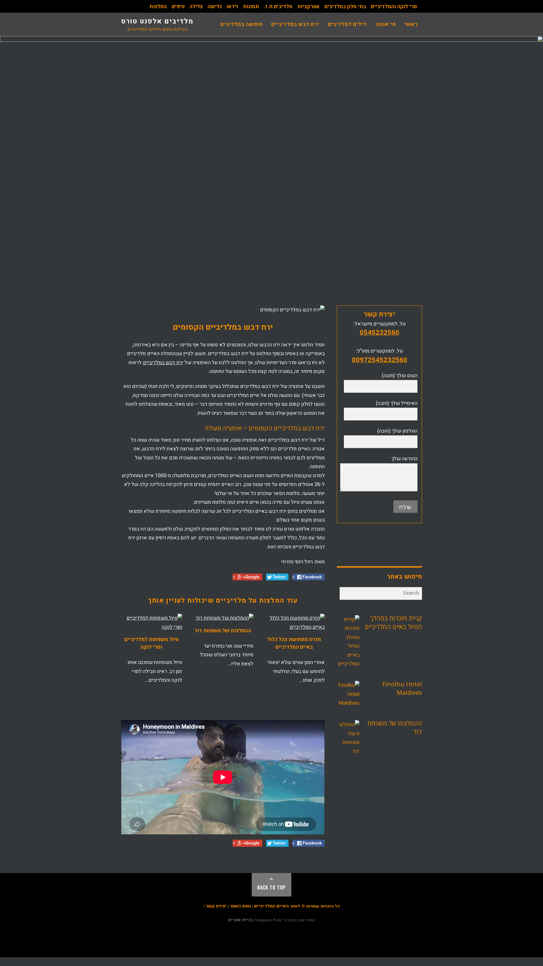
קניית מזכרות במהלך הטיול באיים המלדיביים (393, 622)
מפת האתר (240, 906)
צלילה (196, 6)
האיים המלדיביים (271, 906)
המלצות (158, 6)
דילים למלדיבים (347, 24)
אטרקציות (308, 6)
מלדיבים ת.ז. (278, 6)
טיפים (178, 6)
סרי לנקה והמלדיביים (394, 6)
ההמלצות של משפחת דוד (222, 631)
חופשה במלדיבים (242, 24)
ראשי (411, 24)
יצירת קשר (216, 906)
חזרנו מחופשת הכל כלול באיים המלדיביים (294, 643)
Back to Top (271, 887)
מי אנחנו (385, 24)
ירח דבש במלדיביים (295, 24)
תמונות (251, 6)
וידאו (232, 6)
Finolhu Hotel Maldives (402, 688)
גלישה (215, 6)
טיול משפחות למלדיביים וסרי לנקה (151, 643)
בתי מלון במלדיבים (345, 6)
